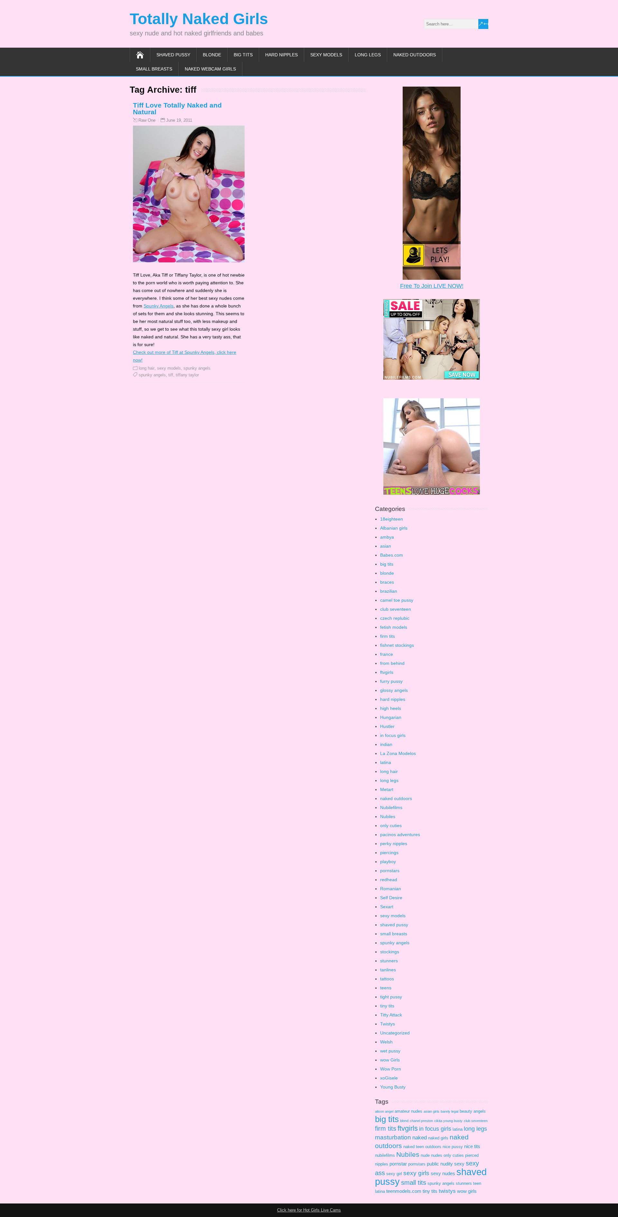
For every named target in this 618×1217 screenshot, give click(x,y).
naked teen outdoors (422, 1146)
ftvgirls (386, 672)
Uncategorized (395, 1032)
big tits (243, 54)
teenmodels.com (403, 1191)
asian (385, 546)
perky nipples (393, 843)
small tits (413, 1182)
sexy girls (416, 1173)
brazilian (388, 591)
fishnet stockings (397, 645)
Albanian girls (393, 528)
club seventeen (395, 609)
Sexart (386, 906)
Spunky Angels (158, 305)
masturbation (393, 1137)
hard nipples (281, 54)
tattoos (387, 978)
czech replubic (394, 618)
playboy (388, 861)
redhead (388, 879)
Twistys (387, 1023)
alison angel (384, 1111)
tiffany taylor (187, 375)
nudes (436, 1155)
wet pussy (390, 1050)
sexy (459, 1163)
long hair (146, 368)
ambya (387, 537)
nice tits (472, 1146)
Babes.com (391, 555)
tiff (170, 375)
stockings (389, 951)
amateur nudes (408, 1111)
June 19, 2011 (179, 120)
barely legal (449, 1111)
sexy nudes (443, 1173)
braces (387, 582)
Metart (386, 789)
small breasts (154, 68)
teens (385, 987)
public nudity (440, 1163)
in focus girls (393, 735)
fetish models (393, 627)
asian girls (431, 1111)
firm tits (387, 636)
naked (419, 1138)
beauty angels (473, 1111)
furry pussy (391, 681)
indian (386, 744)
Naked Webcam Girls (210, 68)
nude (425, 1155)
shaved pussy (173, 54)
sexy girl (394, 1173)
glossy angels (394, 690)
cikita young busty (448, 1121)
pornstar (398, 1163)
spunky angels (197, 368)
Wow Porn (390, 1068)
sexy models (326, 54)
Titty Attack (391, 1014)
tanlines (388, 969)
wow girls (467, 1191)
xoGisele (389, 1077)
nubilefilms (385, 1155)
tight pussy (391, 996)
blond (404, 1121)
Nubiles (387, 816)
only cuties (391, 825)
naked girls (438, 1138)
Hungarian (390, 717)
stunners (389, 960)
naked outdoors (414, 54)
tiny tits (387, 1005)
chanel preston (421, 1121)
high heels (390, 708)
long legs (368, 54)
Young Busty (393, 1087)
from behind (392, 663)
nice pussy (453, 1146)
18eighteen (391, 519)
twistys (447, 1191)
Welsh (386, 1041)
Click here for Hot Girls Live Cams (309, 1210)
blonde (212, 54)
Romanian (390, 888)
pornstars (389, 870)
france (386, 654)
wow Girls (390, 1059)
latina (385, 762)
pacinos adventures (400, 834)
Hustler (387, 726)
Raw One (146, 120)
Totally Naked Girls (199, 18)
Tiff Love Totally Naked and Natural (177, 108)
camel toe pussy (396, 600)
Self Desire (391, 897)
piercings (389, 852)
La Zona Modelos (398, 753)
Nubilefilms (391, 807)
